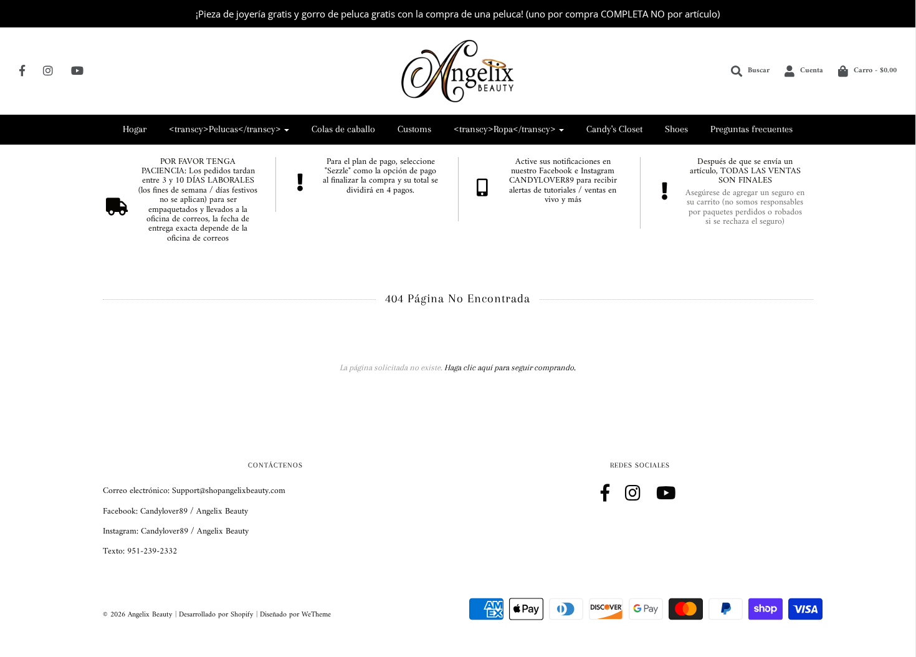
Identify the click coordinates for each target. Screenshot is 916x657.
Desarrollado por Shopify (216, 614)
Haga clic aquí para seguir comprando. (510, 367)
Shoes (676, 129)
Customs (414, 129)
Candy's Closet (614, 129)
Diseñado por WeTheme (295, 614)
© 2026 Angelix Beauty (138, 614)
